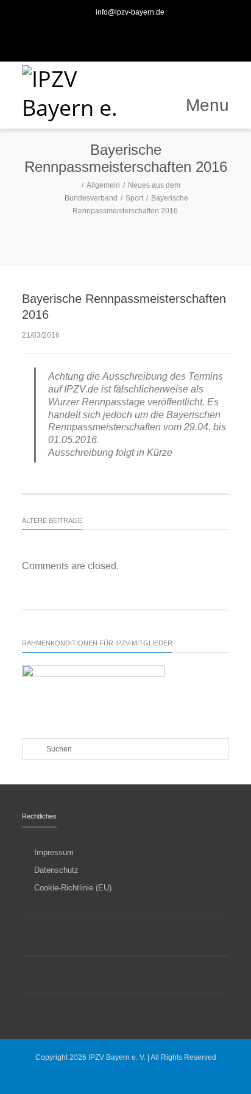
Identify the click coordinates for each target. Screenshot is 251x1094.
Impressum (54, 852)
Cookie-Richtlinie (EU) (72, 887)
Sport (134, 198)
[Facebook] (112, 36)
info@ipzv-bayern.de (130, 12)
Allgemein (103, 185)
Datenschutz (56, 870)
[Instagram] (139, 36)
